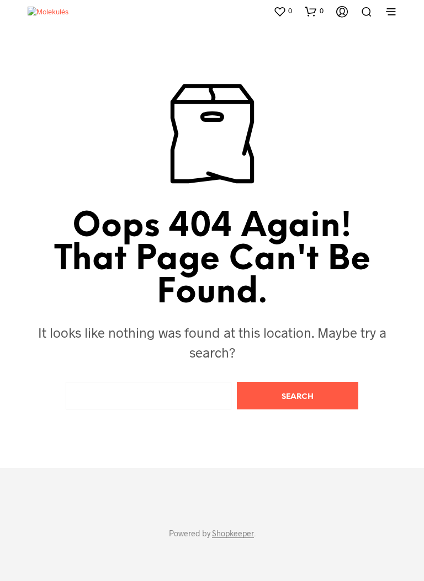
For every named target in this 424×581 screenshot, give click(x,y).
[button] (282, 11)
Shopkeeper (233, 533)
